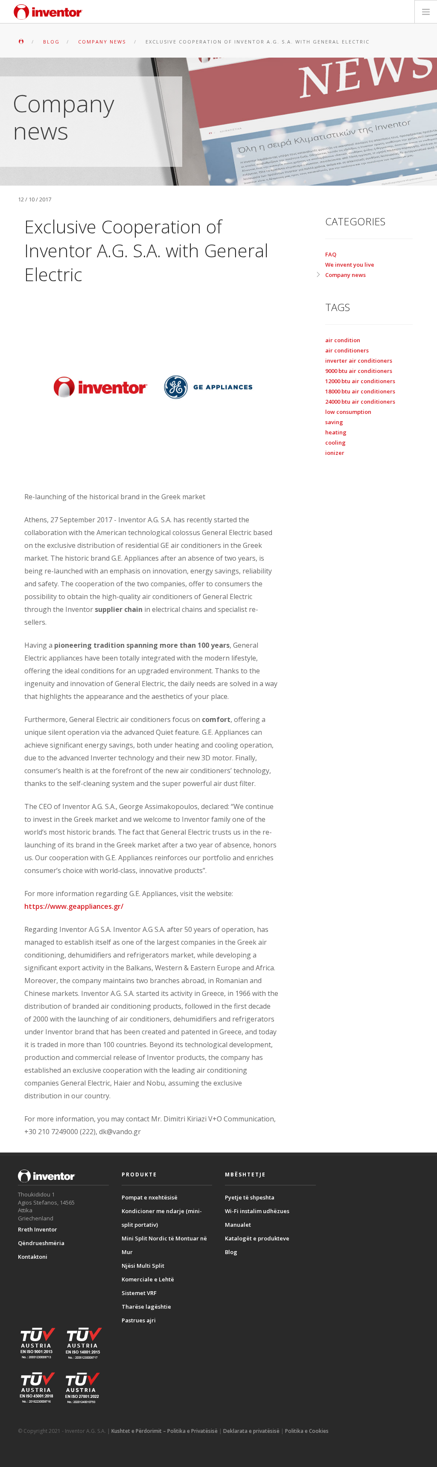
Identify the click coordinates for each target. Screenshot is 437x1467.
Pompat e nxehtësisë (150, 1197)
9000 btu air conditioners (358, 371)
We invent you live (349, 264)
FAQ (330, 254)
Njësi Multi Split (143, 1265)
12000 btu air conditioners (360, 381)
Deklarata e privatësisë (251, 1431)
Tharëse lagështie (146, 1306)
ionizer (334, 453)
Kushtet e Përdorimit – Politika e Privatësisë (164, 1431)
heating (336, 432)
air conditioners (347, 350)
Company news (345, 275)
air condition (342, 340)
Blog (231, 1252)
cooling (335, 442)
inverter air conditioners (358, 360)
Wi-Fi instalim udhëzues (257, 1211)
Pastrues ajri (139, 1320)
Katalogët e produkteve (257, 1238)
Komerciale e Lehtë (148, 1279)
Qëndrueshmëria (41, 1243)
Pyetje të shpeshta (249, 1197)
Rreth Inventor (37, 1229)
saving (334, 422)
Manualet (238, 1224)
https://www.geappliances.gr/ (73, 906)
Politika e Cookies (307, 1431)
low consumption (348, 412)
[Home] (48, 12)
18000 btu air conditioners (360, 391)
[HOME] (21, 41)
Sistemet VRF (139, 1293)
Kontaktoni (32, 1256)
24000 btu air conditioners (360, 401)
